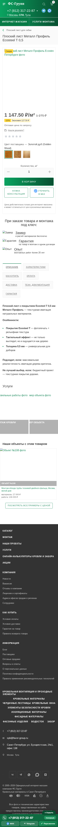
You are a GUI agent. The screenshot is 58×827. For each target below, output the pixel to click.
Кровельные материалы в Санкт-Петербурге (24, 792)
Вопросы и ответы (11, 664)
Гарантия (11, 294)
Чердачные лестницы (17, 703)
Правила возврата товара (15, 633)
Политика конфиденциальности (18, 674)
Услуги (7, 550)
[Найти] (44, 4)
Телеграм (20, 774)
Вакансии (7, 583)
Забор (51, 721)
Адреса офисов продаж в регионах (20, 598)
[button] (8, 172)
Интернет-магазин (14, 22)
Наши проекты (12, 543)
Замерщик (50, 818)
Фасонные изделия (15, 721)
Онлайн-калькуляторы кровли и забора (28, 556)
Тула (27, 15)
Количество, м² (29, 166)
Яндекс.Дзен (45, 774)
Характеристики (36, 267)
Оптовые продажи (11, 659)
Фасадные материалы (29, 716)
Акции (6, 563)
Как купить (12, 276)
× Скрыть (49, 812)
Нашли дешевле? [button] (16, 130)
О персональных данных (15, 669)
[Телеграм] (44, 11)
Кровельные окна (43, 703)
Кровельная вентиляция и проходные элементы (27, 692)
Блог (5, 649)
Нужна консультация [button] (16, 192)
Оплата (31, 276)
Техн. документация (37, 285)
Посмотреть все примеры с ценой (29, 505)
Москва (13, 15)
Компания (9, 572)
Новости (7, 579)
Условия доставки (11, 624)
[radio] (8, 154)
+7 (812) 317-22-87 (21, 10)
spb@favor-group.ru (17, 738)
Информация (11, 643)
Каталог (8, 531)
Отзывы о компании (12, 588)
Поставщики (9, 654)
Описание (12, 267)
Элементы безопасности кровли (29, 707)
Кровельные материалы (29, 699)
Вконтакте (12, 774)
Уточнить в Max (44, 192)
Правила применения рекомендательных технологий (28, 678)
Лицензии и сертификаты (15, 593)
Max (37, 774)
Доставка (11, 285)
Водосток (37, 721)
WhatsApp (29, 774)
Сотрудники (8, 603)
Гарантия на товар (11, 629)
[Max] (49, 11)
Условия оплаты (10, 619)
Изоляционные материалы (28, 712)
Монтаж (8, 537)
